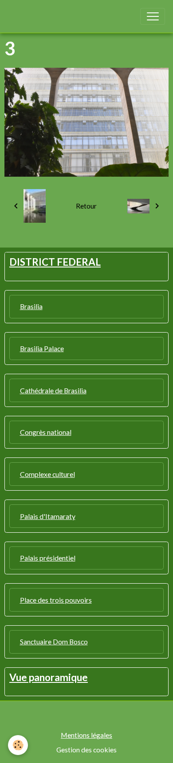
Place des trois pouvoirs (56, 600)
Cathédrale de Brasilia (53, 390)
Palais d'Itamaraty (47, 516)
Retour (86, 205)
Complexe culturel (47, 474)
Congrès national (45, 432)
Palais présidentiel (47, 558)
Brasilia (31, 306)
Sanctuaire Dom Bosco (54, 641)
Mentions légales (86, 735)
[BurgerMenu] (152, 16)
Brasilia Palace (42, 348)
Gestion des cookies (86, 749)
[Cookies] (18, 745)
